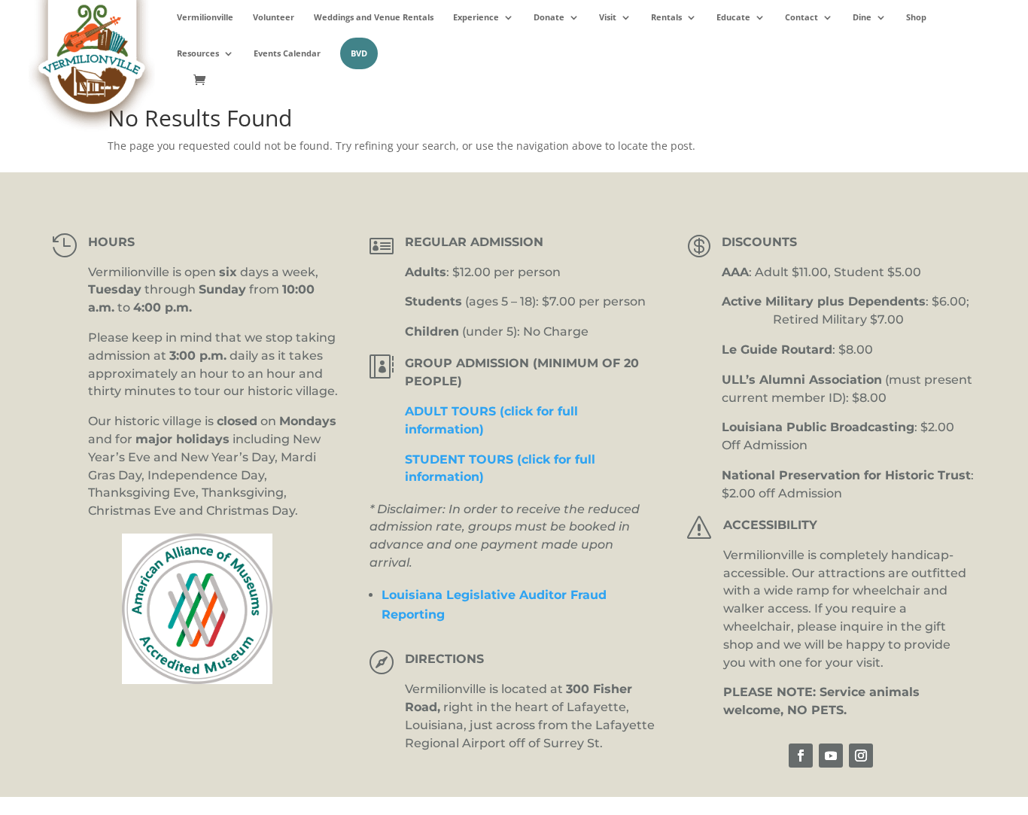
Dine (862, 17)
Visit (607, 17)
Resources (198, 53)
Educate (733, 17)
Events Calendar (287, 53)
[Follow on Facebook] (801, 756)
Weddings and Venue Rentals (373, 17)
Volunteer (273, 17)
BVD (359, 53)
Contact (801, 17)
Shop (916, 17)
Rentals (666, 17)
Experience (476, 17)
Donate (549, 17)
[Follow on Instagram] (861, 756)
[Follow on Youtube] (831, 756)
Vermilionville (205, 17)
